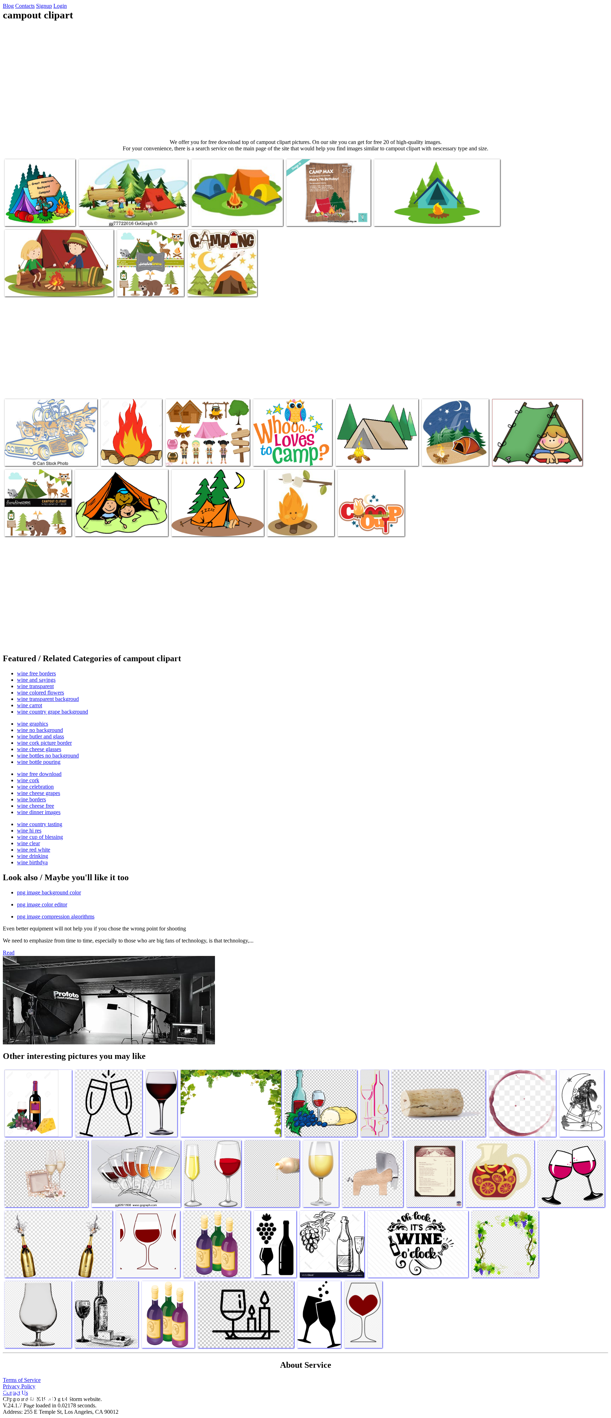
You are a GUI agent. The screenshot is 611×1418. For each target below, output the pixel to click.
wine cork (28, 780)
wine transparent (35, 686)
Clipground (35, 1396)
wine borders (31, 799)
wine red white (33, 850)
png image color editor (42, 904)
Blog (8, 6)
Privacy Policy (19, 1386)
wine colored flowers (40, 693)
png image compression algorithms (55, 916)
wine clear (28, 843)
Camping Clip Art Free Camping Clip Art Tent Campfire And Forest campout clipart (376, 450)
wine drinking (32, 856)
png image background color (49, 892)
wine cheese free (35, 806)
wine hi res (29, 831)
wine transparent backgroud (48, 699)
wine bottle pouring (38, 762)
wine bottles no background (48, 756)
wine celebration (35, 787)
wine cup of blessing (40, 837)
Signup (44, 6)
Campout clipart (22, 216)
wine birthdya (32, 862)
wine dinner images (38, 812)
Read (8, 953)
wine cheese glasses (39, 749)
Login (60, 6)
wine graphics (32, 724)
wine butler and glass (40, 736)
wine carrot (29, 705)
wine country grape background (52, 712)
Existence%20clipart (193, 526)
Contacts (25, 6)
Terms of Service (22, 1380)
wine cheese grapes (38, 793)
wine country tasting (39, 824)
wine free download (39, 774)
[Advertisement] (305, 79)
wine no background (40, 730)
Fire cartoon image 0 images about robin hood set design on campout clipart (131, 450)
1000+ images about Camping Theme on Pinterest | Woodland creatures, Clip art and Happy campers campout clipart (534, 450)
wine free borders (36, 673)
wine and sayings (36, 680)
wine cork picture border (44, 743)
